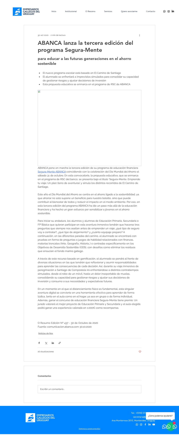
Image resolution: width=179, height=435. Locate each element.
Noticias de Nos (45, 333)
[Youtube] (153, 424)
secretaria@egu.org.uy (144, 416)
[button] (73, 11)
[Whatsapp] (164, 11)
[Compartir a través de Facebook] (39, 343)
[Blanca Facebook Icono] (145, 424)
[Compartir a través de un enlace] (59, 343)
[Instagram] (168, 11)
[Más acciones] (139, 35)
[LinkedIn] (172, 11)
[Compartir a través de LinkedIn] (52, 343)
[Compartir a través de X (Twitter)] (46, 343)
